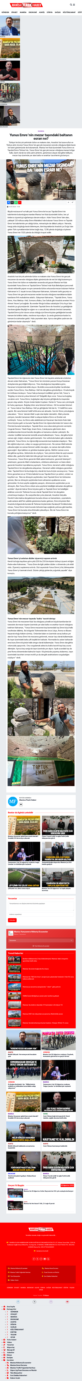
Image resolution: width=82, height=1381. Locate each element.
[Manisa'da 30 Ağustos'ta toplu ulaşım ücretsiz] (58, 877)
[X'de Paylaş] (12, 202)
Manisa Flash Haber (27, 800)
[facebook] (18, 1302)
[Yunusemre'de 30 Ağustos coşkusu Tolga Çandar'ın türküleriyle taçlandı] (24, 851)
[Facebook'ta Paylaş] (8, 202)
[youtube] (67, 1302)
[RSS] (48, 1259)
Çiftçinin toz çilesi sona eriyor (19, 888)
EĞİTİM (66, 1287)
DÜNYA (49, 12)
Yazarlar (10, 1345)
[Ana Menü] (74, 5)
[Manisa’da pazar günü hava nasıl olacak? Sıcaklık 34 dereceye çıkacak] (24, 825)
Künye (9, 1355)
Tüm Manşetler (15, 1276)
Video (9, 1342)
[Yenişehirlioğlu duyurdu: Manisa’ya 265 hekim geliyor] (58, 851)
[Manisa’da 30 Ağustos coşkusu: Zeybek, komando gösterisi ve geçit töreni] (58, 1040)
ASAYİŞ (41, 12)
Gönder (12, 920)
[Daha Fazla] (19, 202)
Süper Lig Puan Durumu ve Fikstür (23, 1370)
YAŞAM (71, 1287)
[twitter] (34, 1302)
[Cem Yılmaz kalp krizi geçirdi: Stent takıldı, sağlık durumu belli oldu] (58, 1102)
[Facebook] (34, 1259)
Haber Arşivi (14, 1280)
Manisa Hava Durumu (51, 1268)
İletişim (10, 1358)
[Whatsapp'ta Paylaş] (16, 202)
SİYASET (14, 12)
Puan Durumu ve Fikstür (51, 1272)
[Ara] (71, 5)
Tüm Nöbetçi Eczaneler (42, 946)
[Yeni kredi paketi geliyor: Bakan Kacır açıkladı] (23, 1162)
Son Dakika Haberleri (51, 1276)
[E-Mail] (21, 804)
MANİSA (23, 12)
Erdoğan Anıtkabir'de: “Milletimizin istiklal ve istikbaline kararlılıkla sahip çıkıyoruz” (22, 1086)
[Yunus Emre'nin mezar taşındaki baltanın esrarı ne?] (41, 179)
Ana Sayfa (11, 1307)
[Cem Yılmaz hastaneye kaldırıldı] (58, 1132)
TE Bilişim (46, 1295)
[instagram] (51, 1302)
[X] (37, 1259)
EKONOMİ (33, 12)
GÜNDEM (5, 12)
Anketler (10, 1352)
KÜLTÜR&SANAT (69, 12)
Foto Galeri (11, 1340)
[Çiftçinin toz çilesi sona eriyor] (24, 877)
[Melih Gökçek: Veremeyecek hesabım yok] (23, 1040)
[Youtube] (44, 1259)
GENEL (45, 1114)
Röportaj (10, 1347)
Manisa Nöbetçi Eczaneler (19, 1268)
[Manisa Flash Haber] (26, 4)
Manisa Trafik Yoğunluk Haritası (20, 1272)
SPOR (41, 1290)
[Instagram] (41, 1259)
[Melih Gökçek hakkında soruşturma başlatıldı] (23, 1132)
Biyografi (10, 1350)
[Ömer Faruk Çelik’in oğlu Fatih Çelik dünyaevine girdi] (58, 825)
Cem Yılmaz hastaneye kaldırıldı (55, 1146)
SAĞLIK (57, 12)
